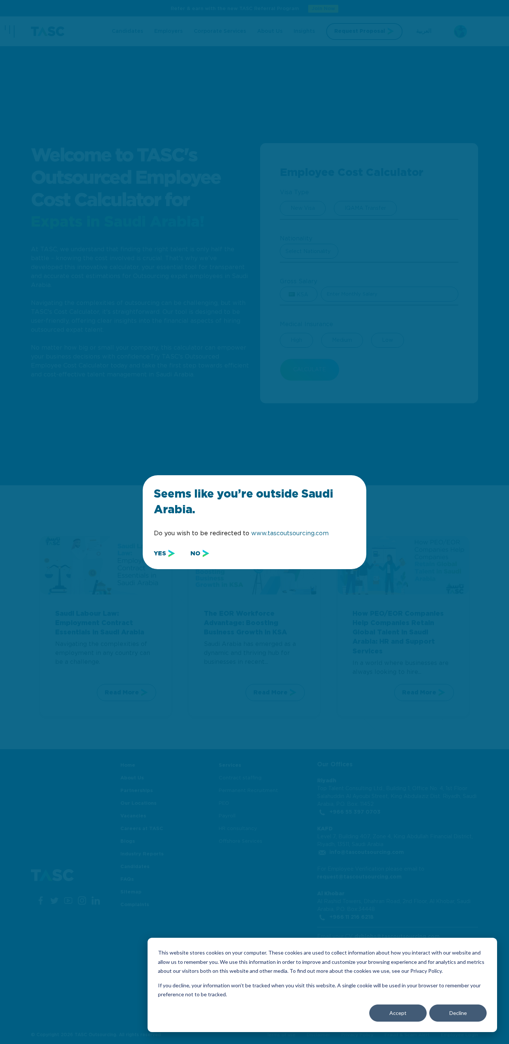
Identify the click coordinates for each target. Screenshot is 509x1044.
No (195, 553)
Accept (398, 1013)
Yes (160, 553)
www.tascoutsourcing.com (290, 533)
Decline (458, 1013)
